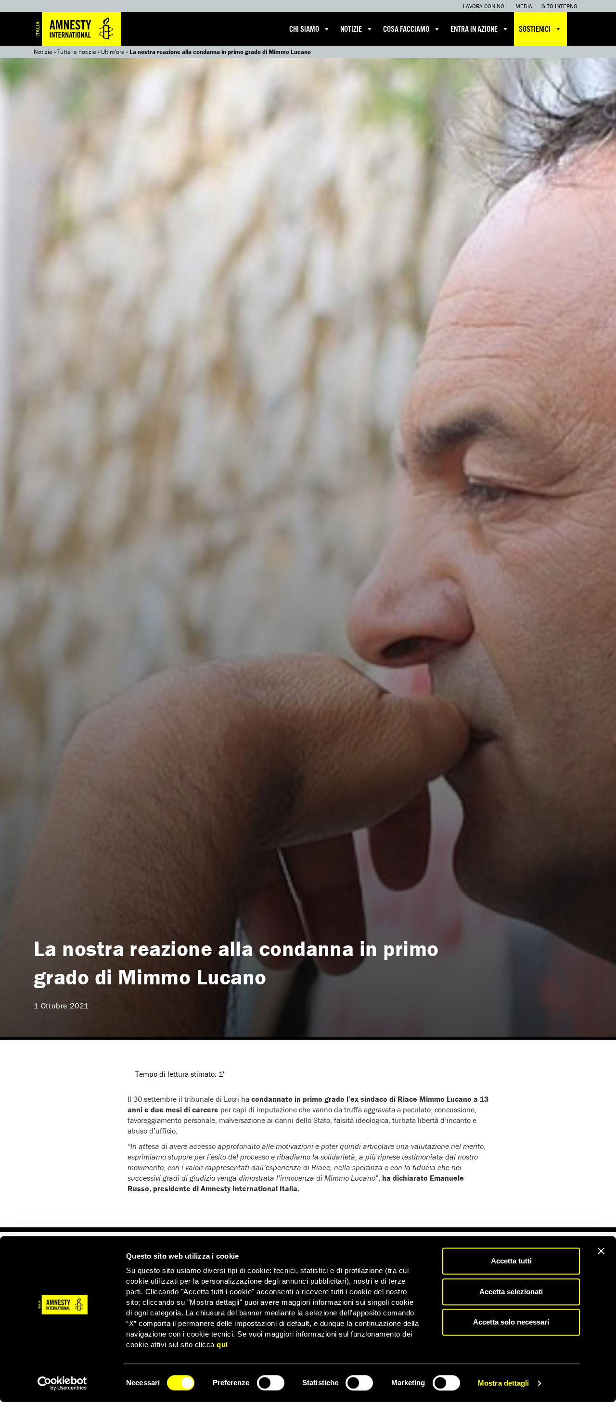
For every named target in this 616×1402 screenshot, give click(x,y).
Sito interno (560, 6)
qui (222, 1344)
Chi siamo (304, 30)
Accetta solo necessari (511, 1322)
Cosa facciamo (406, 30)
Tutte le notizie (76, 52)
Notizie (351, 30)
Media (523, 6)
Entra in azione (474, 30)
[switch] (270, 1382)
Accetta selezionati (511, 1291)
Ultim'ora (113, 52)
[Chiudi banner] (601, 1251)
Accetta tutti (511, 1261)
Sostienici (535, 30)
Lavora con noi (484, 6)
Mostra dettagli (503, 1383)
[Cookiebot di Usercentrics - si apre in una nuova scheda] (62, 1383)
